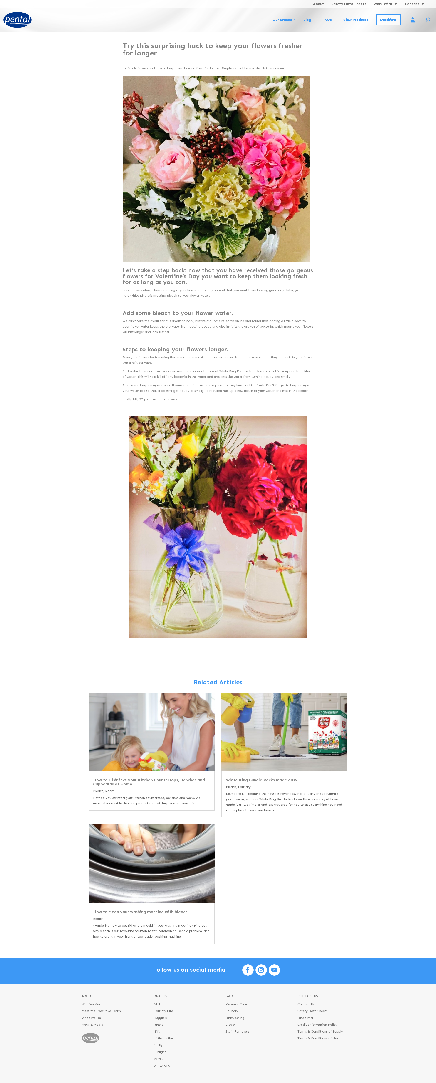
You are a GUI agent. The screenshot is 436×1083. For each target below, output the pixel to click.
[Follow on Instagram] (261, 970)
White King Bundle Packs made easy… (263, 780)
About (318, 4)
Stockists (388, 20)
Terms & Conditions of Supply (320, 1031)
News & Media (92, 1025)
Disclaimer (305, 1018)
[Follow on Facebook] (248, 970)
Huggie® (161, 1018)
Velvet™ (159, 1059)
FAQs (327, 20)
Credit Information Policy (317, 1025)
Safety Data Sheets (348, 4)
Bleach (98, 791)
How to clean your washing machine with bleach (140, 911)
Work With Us (386, 4)
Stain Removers (237, 1031)
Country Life (163, 1011)
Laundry (244, 787)
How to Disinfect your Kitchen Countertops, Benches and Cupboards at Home (149, 782)
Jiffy (157, 1031)
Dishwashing (234, 1018)
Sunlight (160, 1052)
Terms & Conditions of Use (317, 1038)
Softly (158, 1045)
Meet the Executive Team (101, 1011)
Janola (159, 1025)
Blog (307, 20)
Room (109, 791)
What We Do (91, 1018)
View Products (355, 20)
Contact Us (415, 4)
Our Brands (282, 20)
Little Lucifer (163, 1038)
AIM (157, 1004)
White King (162, 1066)
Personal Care (236, 1004)
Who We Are (91, 1004)
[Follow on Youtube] (274, 970)
